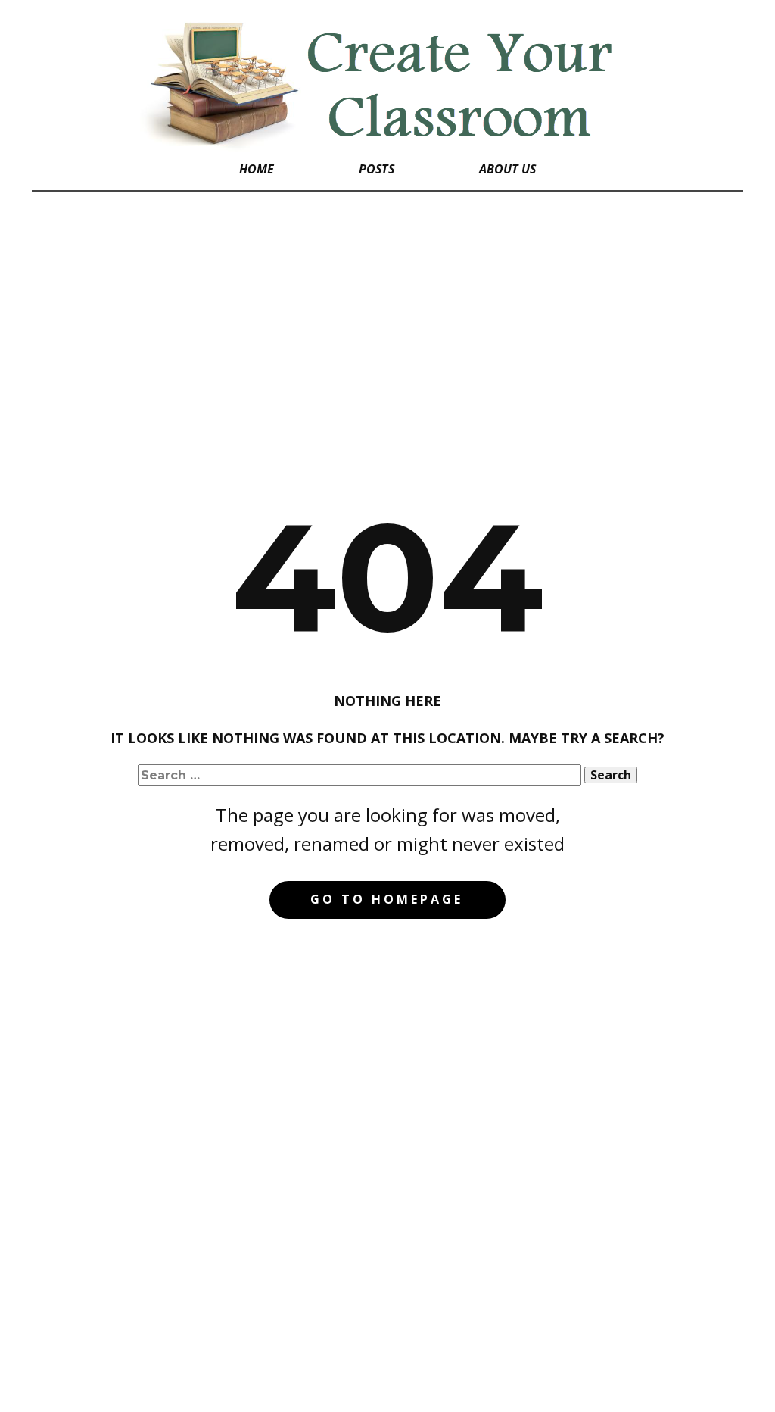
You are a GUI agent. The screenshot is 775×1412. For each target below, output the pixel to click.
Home (256, 169)
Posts (376, 169)
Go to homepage (386, 899)
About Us (507, 169)
